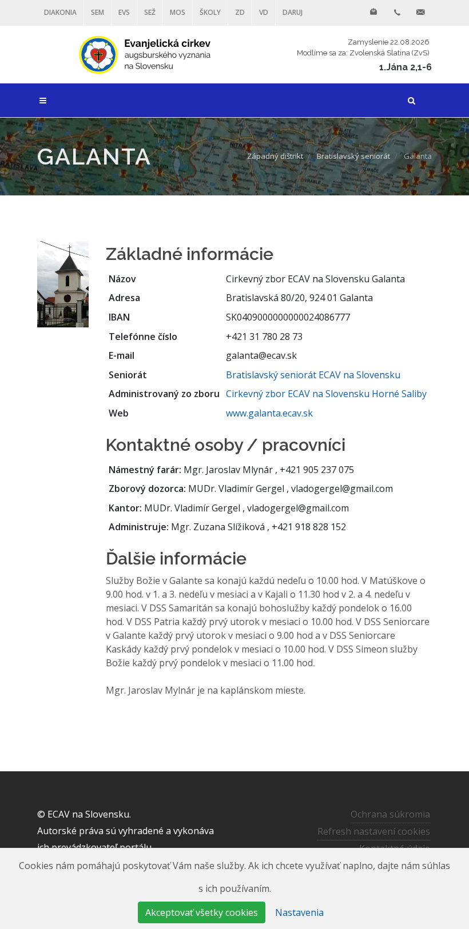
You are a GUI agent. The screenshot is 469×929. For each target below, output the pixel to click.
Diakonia (60, 12)
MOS (177, 12)
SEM (97, 12)
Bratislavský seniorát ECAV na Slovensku (313, 375)
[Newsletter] (373, 12)
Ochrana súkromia (390, 814)
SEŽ (150, 12)
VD (263, 12)
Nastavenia (299, 912)
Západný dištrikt (275, 156)
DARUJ (293, 12)
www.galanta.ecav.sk (269, 413)
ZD (240, 12)
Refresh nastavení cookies (373, 831)
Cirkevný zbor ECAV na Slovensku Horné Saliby (326, 393)
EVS (124, 12)
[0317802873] (396, 12)
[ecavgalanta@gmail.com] (420, 12)
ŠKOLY (210, 12)
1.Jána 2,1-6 (405, 67)
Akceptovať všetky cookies (201, 912)
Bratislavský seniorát (353, 156)
